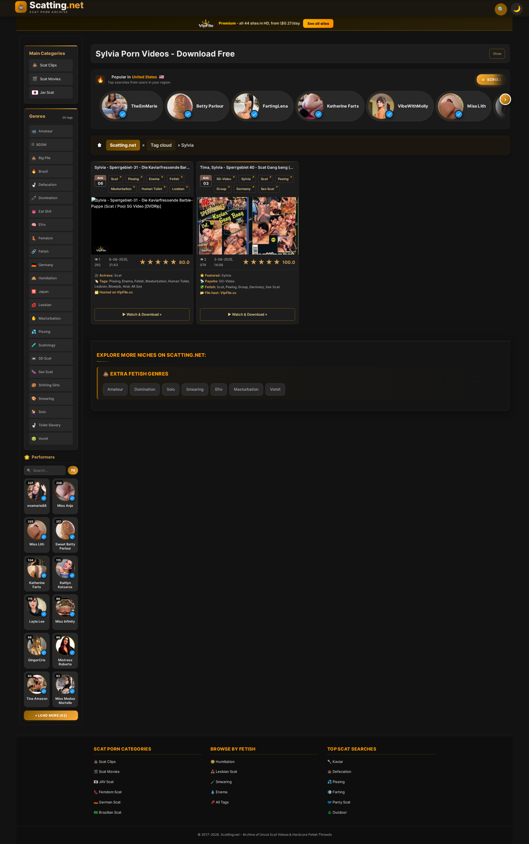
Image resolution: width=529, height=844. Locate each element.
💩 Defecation (339, 771)
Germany (243, 189)
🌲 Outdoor (337, 812)
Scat (114, 179)
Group (221, 189)
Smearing (195, 389)
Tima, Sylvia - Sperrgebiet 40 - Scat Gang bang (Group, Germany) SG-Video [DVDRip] (247, 167)
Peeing (283, 179)
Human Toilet (152, 189)
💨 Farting (336, 792)
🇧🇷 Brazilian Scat (108, 812)
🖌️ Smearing (221, 781)
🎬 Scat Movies (107, 771)
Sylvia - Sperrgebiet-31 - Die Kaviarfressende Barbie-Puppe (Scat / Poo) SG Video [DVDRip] (142, 167)
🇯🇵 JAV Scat (104, 781)
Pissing (133, 179)
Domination (144, 389)
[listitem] (131, 106)
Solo (171, 389)
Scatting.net (123, 145)
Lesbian (178, 189)
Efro (218, 389)
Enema (154, 179)
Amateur (115, 389)
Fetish (174, 179)
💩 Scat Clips (105, 761)
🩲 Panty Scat (338, 802)
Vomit (275, 389)
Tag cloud (161, 145)
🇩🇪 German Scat (107, 802)
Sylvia (246, 179)
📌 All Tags (219, 802)
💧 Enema (218, 792)
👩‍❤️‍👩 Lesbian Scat (223, 771)
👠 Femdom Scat (108, 792)
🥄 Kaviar (335, 761)
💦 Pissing (336, 781)
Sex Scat (267, 189)
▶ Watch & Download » (142, 314)
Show (497, 54)
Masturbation (121, 189)
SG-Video (224, 179)
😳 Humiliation (222, 761)
